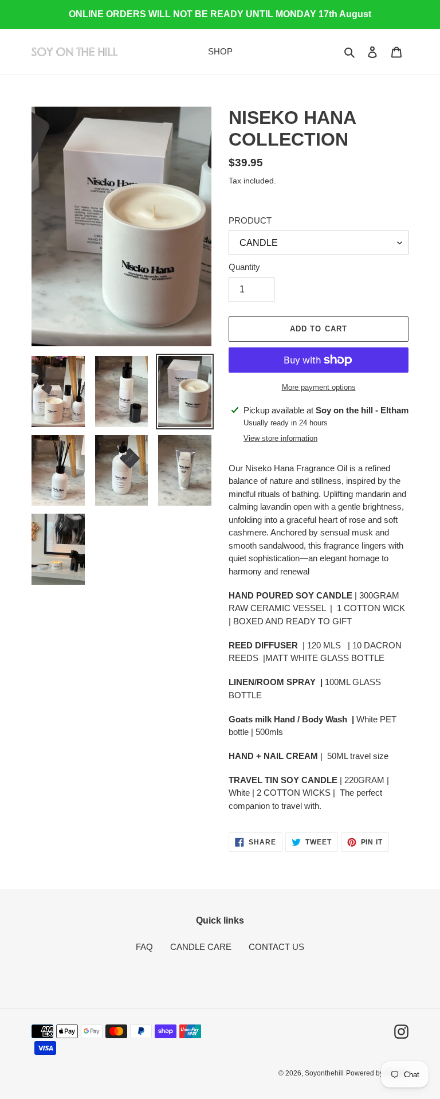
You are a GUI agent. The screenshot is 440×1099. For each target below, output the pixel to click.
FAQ (144, 947)
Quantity (244, 267)
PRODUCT (250, 220)
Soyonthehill (324, 1073)
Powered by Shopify (377, 1073)
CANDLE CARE (200, 947)
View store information (280, 438)
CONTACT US (276, 947)
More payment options (319, 387)
